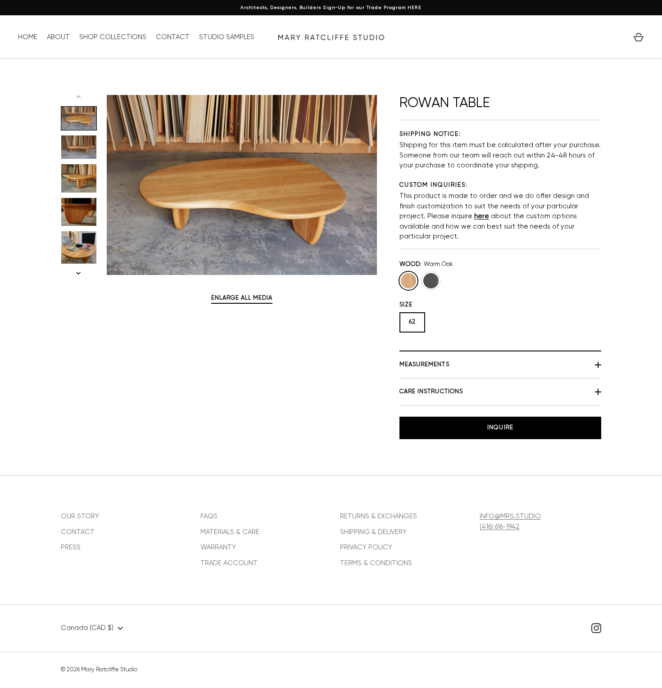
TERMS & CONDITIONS (376, 563)
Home (27, 37)
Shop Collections (112, 37)
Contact (173, 37)
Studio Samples (226, 37)
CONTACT (78, 532)
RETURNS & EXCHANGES (378, 516)
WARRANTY (218, 547)
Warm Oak (408, 281)
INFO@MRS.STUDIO (510, 516)
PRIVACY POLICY (366, 547)
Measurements (424, 365)
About (58, 37)
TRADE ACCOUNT (229, 563)
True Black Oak (431, 281)
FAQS (209, 516)
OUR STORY (80, 516)
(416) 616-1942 (500, 526)
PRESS (71, 547)
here (481, 216)
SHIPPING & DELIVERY (373, 532)
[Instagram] (596, 628)
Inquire (500, 428)
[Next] (79, 273)
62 (412, 322)
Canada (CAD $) (87, 628)
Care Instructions (431, 392)
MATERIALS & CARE (229, 532)
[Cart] (638, 37)
